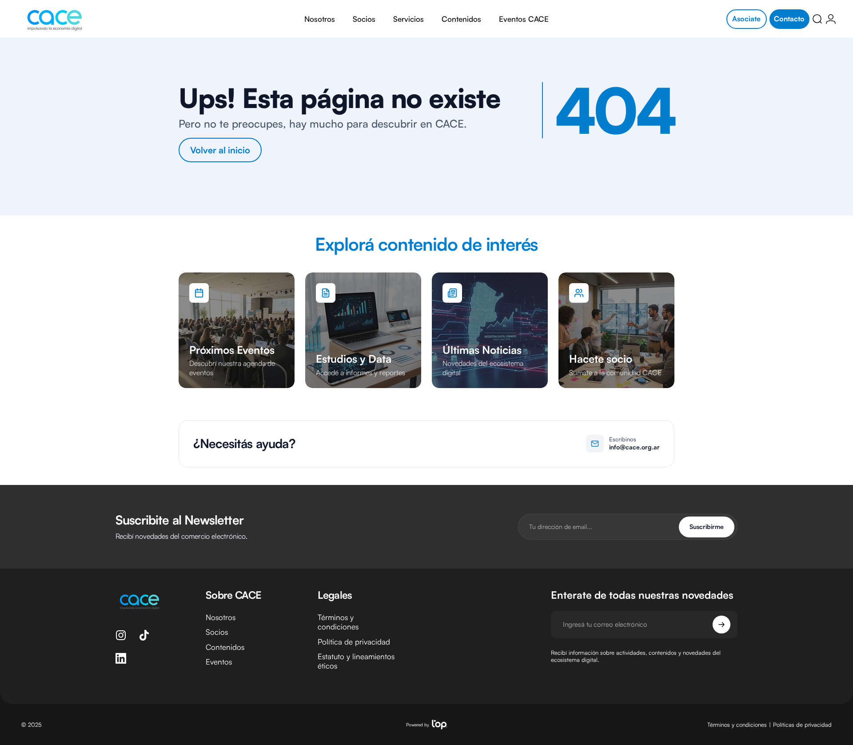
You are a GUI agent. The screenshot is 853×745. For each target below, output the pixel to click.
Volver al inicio (220, 150)
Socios (217, 632)
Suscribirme (707, 526)
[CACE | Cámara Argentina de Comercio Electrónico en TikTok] (144, 635)
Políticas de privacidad (802, 724)
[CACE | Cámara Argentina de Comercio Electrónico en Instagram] (121, 635)
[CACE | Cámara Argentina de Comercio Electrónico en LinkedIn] (121, 658)
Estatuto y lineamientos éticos (356, 661)
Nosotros (220, 617)
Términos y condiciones (338, 622)
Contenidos (225, 647)
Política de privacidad (354, 641)
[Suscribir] (721, 624)
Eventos (219, 661)
